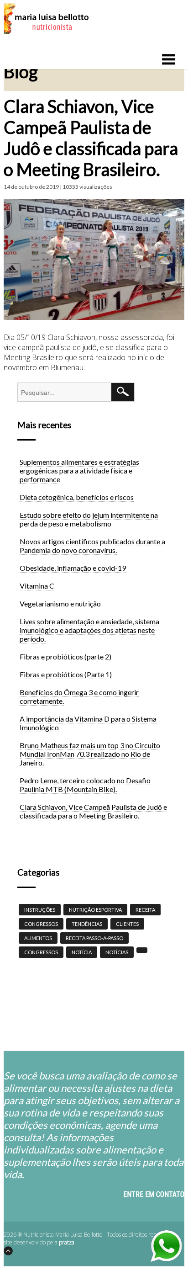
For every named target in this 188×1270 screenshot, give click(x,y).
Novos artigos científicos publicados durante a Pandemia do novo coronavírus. (92, 545)
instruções (39, 910)
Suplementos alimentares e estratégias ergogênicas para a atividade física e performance (79, 470)
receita (145, 910)
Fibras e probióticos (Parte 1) (66, 674)
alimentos (38, 938)
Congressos (41, 924)
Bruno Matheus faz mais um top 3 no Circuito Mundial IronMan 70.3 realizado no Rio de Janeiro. (90, 754)
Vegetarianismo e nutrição (60, 603)
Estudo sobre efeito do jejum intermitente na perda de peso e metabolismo (89, 519)
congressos (41, 952)
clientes (127, 924)
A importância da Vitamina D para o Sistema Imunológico (88, 723)
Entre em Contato (153, 1194)
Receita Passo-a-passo (94, 938)
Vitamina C (37, 585)
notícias (116, 952)
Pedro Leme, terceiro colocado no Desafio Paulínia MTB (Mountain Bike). (85, 784)
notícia (82, 952)
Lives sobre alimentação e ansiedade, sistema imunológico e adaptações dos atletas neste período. (89, 630)
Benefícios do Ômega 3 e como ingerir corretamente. (79, 696)
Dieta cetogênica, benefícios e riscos (77, 497)
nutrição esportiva (95, 910)
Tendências (87, 924)
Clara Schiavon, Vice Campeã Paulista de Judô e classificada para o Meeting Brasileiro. (93, 811)
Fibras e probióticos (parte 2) (65, 656)
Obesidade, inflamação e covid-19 (73, 567)
